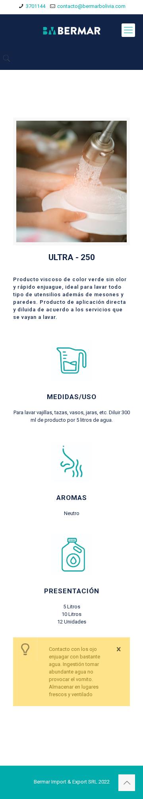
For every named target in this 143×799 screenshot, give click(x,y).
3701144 (35, 6)
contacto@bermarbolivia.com (91, 6)
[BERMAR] (71, 30)
